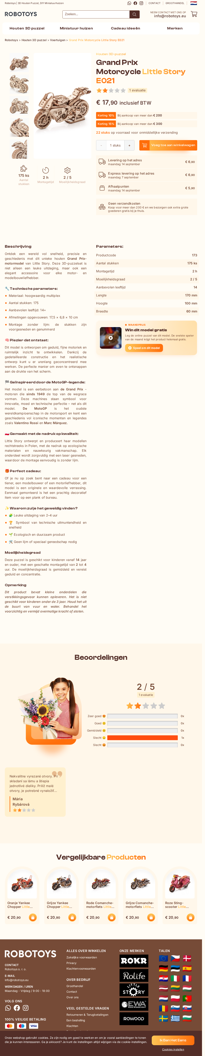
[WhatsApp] (129, 3)
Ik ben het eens (173, 1040)
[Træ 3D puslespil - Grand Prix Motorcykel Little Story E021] (187, 958)
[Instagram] (141, 3)
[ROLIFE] (134, 976)
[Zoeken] (135, 14)
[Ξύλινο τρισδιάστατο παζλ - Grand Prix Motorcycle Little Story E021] (175, 1018)
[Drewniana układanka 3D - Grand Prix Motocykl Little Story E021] (175, 998)
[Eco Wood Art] (134, 1005)
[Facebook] (135, 3)
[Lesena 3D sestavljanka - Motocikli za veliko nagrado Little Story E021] (175, 1008)
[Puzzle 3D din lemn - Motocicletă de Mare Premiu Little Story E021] (163, 1008)
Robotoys (10, 12)
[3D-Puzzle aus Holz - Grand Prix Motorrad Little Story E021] (163, 968)
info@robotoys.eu (170, 16)
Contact (155, 3)
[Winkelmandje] (194, 14)
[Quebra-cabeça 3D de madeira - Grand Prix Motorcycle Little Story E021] (187, 998)
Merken (175, 28)
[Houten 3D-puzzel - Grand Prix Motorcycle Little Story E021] (19, 62)
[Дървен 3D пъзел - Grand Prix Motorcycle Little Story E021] (187, 1018)
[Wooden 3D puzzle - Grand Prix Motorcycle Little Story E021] (163, 958)
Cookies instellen (173, 1049)
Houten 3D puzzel (27, 28)
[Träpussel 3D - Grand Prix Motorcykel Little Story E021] (163, 1018)
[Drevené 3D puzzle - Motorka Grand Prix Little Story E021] (187, 1008)
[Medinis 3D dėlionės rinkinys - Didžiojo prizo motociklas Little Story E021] (175, 988)
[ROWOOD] (134, 1019)
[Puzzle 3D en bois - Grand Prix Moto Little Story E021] (187, 978)
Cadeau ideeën (125, 28)
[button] (193, 3)
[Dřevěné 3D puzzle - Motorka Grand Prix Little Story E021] (175, 958)
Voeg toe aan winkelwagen (173, 145)
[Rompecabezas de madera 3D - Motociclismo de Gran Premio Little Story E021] (187, 968)
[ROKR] (134, 962)
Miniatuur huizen (76, 28)
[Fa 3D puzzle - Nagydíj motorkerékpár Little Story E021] (187, 988)
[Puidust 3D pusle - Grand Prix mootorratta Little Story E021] (175, 968)
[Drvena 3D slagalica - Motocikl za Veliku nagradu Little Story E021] (163, 978)
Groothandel (175, 3)
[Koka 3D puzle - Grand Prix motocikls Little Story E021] (163, 988)
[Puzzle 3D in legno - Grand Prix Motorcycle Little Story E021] (175, 978)
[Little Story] (134, 990)
